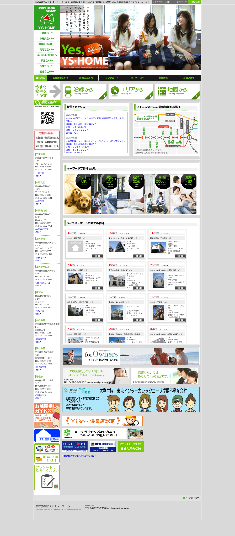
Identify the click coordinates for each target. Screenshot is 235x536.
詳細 (97, 345)
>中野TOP (39, 201)
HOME (40, 78)
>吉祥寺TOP (40, 339)
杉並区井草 (172, 335)
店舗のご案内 (86, 78)
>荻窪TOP (39, 311)
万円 (71, 323)
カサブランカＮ (133, 396)
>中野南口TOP (41, 229)
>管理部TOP (40, 395)
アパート (82, 323)
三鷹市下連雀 (173, 402)
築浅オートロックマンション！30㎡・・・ (134, 404)
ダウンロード (111, 78)
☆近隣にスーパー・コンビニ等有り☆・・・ (93, 401)
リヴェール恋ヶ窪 (92, 427)
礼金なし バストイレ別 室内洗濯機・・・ (176, 340)
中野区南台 (131, 333)
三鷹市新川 (131, 429)
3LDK (87, 331)
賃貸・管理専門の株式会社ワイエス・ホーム (47, 17)
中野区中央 (172, 369)
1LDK (87, 395)
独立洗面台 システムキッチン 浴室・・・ (93, 369)
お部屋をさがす (60, 78)
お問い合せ (188, 78)
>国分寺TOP (40, 367)
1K (86, 363)
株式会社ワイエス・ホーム (47, 2)
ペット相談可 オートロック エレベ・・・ (134, 337)
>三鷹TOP (39, 173)
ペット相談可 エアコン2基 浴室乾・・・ (134, 374)
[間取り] (161, 190)
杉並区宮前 (131, 370)
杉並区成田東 (173, 429)
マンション (124, 323)
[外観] (100, 190)
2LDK (170, 333)
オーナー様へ (137, 78)
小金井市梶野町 (133, 400)
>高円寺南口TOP (42, 283)
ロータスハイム (174, 331)
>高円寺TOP (40, 257)
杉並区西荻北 (90, 333)
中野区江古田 (90, 397)
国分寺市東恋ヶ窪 (92, 431)
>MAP (38, 176)
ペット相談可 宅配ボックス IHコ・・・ (93, 337)
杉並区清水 (89, 365)
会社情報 (163, 78)
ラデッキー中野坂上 (176, 365)
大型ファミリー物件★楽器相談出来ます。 (176, 406)
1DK (128, 368)
